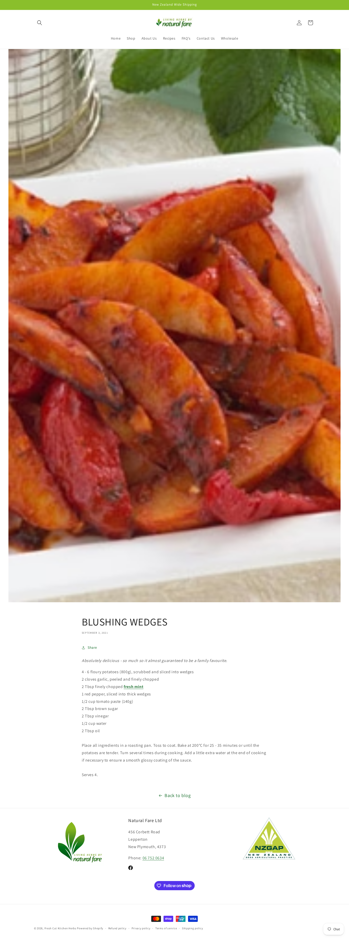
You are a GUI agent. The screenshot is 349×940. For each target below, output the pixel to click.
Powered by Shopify (90, 928)
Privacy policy (141, 928)
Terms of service (166, 928)
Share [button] (92, 647)
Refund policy (117, 928)
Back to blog (178, 795)
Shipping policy (192, 928)
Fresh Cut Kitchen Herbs (60, 928)
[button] (39, 22)
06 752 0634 (153, 858)
